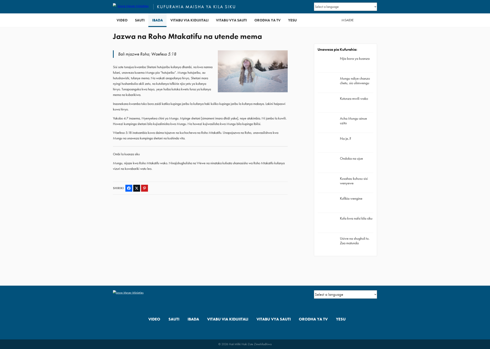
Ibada (157, 20)
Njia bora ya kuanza (355, 58)
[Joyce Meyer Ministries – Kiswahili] (131, 6)
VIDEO (122, 20)
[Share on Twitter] (136, 188)
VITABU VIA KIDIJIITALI (189, 20)
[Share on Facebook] (128, 188)
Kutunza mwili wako (354, 98)
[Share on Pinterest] (144, 188)
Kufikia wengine (351, 198)
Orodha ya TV (267, 20)
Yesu (292, 20)
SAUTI (140, 20)
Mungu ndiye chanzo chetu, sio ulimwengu (355, 80)
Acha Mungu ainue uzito (353, 120)
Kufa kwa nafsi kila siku (356, 218)
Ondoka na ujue (351, 158)
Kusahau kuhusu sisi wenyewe (354, 181)
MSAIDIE (347, 20)
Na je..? (345, 138)
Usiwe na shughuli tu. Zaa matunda (354, 240)
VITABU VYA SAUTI (231, 20)
